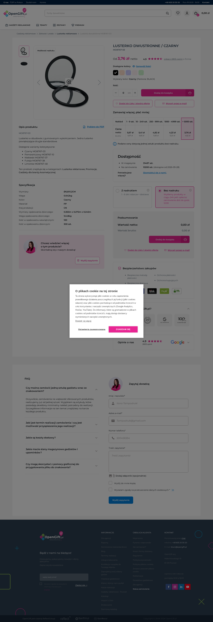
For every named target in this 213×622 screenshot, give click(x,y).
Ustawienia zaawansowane (91, 329)
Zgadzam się (123, 329)
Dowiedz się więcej (83, 321)
